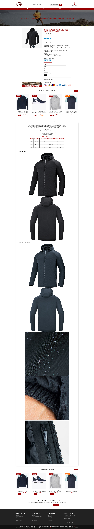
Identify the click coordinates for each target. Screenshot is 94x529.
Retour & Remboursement (37, 516)
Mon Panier (65, 0)
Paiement (70, 0)
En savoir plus (52, 527)
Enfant (33, 8)
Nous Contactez (19, 520)
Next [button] (77, 91)
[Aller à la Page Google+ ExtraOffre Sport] (70, 522)
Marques (49, 8)
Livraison (33, 515)
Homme (28, 8)
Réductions (34, 519)
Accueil (19, 8)
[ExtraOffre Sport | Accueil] (19, 4)
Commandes (50, 519)
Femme (23, 8)
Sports (44, 8)
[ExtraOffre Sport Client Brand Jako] (47, 38)
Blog (70, 8)
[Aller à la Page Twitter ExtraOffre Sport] (67, 522)
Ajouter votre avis (53, 36)
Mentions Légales (19, 516)
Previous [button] (75, 91)
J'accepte (58, 527)
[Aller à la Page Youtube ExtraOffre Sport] (72, 522)
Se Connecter (75, 0)
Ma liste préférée (59, 0)
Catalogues (61, 8)
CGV (17, 517)
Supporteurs (55, 8)
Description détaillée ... (48, 62)
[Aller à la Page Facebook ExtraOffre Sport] (65, 522)
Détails (40, 121)
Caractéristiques (47, 121)
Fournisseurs (50, 520)
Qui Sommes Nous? (19, 519)
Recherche (50, 516)
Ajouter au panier (49, 79)
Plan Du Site (50, 515)
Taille (45, 68)
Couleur (45, 64)
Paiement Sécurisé (48, 82)
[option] (22, 105)
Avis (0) (53, 121)
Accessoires (39, 8)
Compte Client (50, 517)
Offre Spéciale (34, 520)
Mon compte (53, 0)
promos (66, 8)
